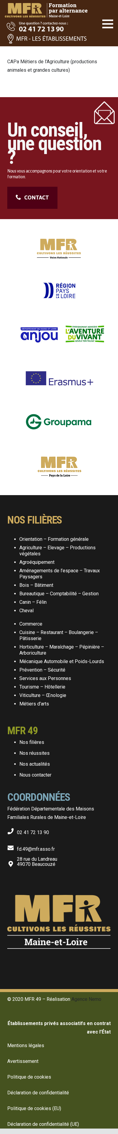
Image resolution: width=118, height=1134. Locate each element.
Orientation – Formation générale (54, 539)
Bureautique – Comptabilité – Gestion (59, 594)
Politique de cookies (29, 1077)
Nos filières (31, 742)
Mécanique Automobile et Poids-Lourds (61, 661)
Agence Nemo (86, 999)
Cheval (26, 610)
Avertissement (22, 1061)
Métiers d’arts (34, 704)
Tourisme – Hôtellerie (42, 687)
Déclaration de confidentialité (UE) (43, 1124)
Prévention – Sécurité (42, 670)
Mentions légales (25, 1045)
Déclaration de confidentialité (38, 1093)
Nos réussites (34, 753)
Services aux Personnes (45, 678)
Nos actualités (34, 764)
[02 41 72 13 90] (12, 830)
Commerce (30, 624)
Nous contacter (35, 775)
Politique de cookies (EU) (34, 1108)
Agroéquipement (36, 562)
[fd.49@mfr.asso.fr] (12, 846)
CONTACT (36, 197)
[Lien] (46, 6)
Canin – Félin (33, 602)
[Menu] (107, 23)
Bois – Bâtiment (36, 585)
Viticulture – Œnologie (42, 695)
